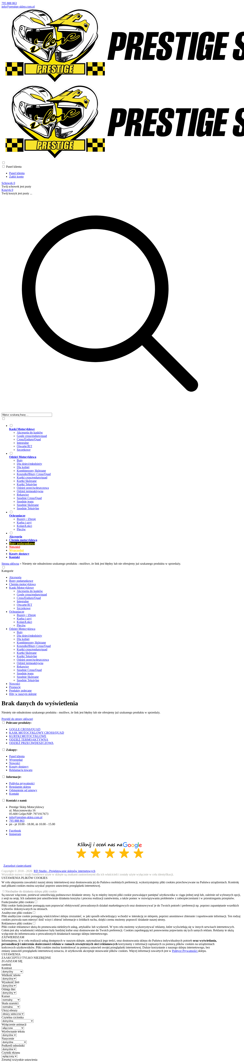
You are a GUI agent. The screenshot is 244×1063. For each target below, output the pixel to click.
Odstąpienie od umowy (23, 790)
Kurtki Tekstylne (27, 484)
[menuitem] (113, 437)
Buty (20, 460)
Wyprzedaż (16, 759)
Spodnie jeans (25, 501)
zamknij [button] (6, 964)
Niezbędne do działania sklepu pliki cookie (31, 891)
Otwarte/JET (24, 446)
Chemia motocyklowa (22, 584)
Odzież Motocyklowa (22, 628)
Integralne (23, 442)
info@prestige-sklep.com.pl (18, 6)
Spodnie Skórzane (28, 505)
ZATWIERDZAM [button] (13, 937)
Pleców (21, 529)
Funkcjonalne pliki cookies (18, 902)
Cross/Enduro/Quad (29, 439)
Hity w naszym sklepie (23, 694)
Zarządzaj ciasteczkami (17, 865)
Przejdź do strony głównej (17, 719)
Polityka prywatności (22, 783)
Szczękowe (23, 449)
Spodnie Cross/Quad (29, 498)
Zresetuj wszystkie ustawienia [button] (19, 1059)
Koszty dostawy (19, 766)
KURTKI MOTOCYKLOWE (27, 736)
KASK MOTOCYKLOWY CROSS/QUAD (36, 732)
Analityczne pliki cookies (17, 912)
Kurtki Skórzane (27, 481)
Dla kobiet (23, 467)
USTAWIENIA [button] (11, 954)
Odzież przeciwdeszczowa (33, 487)
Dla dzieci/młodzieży (29, 463)
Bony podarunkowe (21, 580)
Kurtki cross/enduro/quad (32, 477)
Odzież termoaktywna (30, 491)
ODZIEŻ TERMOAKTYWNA (28, 739)
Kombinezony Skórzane (31, 470)
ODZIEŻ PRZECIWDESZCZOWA (31, 743)
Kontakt (14, 793)
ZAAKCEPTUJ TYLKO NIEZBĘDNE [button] (26, 957)
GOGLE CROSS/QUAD (24, 729)
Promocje (15, 687)
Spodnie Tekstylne (28, 508)
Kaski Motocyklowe (21, 587)
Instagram (15, 834)
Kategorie (7, 570)
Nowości (14, 683)
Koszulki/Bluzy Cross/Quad (34, 474)
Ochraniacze (16, 611)
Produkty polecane (20, 690)
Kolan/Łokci (24, 525)
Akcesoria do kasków (30, 432)
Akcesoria (15, 577)
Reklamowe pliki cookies (17, 923)
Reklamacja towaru (20, 770)
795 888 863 (9, 3)
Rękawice (23, 494)
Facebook (15, 830)
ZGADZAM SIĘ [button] (12, 961)
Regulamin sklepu (20, 786)
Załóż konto (16, 176)
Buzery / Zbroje (26, 519)
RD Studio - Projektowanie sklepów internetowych (64, 871)
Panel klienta (17, 173)
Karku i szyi (24, 522)
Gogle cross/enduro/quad (32, 436)
